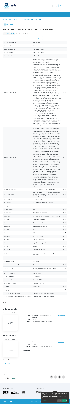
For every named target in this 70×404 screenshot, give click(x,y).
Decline (59, 400)
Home (5, 19)
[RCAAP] (63, 377)
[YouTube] (59, 377)
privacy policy (60, 397)
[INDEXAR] (14, 378)
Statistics (46, 14)
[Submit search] (52, 6)
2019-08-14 (6, 33)
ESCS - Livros (26, 19)
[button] (56, 6)
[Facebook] (51, 377)
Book (12, 33)
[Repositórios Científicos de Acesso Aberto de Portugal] (7, 378)
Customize (44, 400)
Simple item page (35, 38)
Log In (62, 5)
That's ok (65, 400)
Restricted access (22, 33)
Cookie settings (33, 401)
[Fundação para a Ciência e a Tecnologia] (11, 393)
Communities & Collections (11, 14)
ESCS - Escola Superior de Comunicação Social (15, 19)
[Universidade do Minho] (23, 393)
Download (62, 315)
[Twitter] (55, 377)
